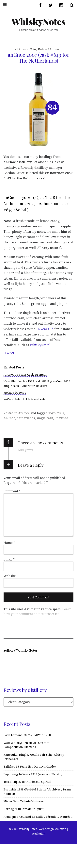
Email (9, 559)
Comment (12, 491)
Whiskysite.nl (40, 345)
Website (10, 576)
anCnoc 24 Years (15, 392)
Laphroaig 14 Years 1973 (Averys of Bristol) (33, 774)
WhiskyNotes (38, 21)
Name (9, 543)
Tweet (9, 353)
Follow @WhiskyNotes (20, 650)
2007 (60, 413)
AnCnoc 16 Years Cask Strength (25, 374)
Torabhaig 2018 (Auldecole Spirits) (27, 782)
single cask (45, 418)
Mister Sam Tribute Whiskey (24, 801)
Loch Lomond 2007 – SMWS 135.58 (27, 735)
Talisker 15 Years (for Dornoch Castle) (30, 766)
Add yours (25, 450)
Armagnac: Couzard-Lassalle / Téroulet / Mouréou (38, 817)
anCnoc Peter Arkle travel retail (26, 399)
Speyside (61, 418)
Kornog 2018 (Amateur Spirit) (24, 809)
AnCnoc (55, 49)
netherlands (26, 418)
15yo (51, 413)
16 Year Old (45, 329)
